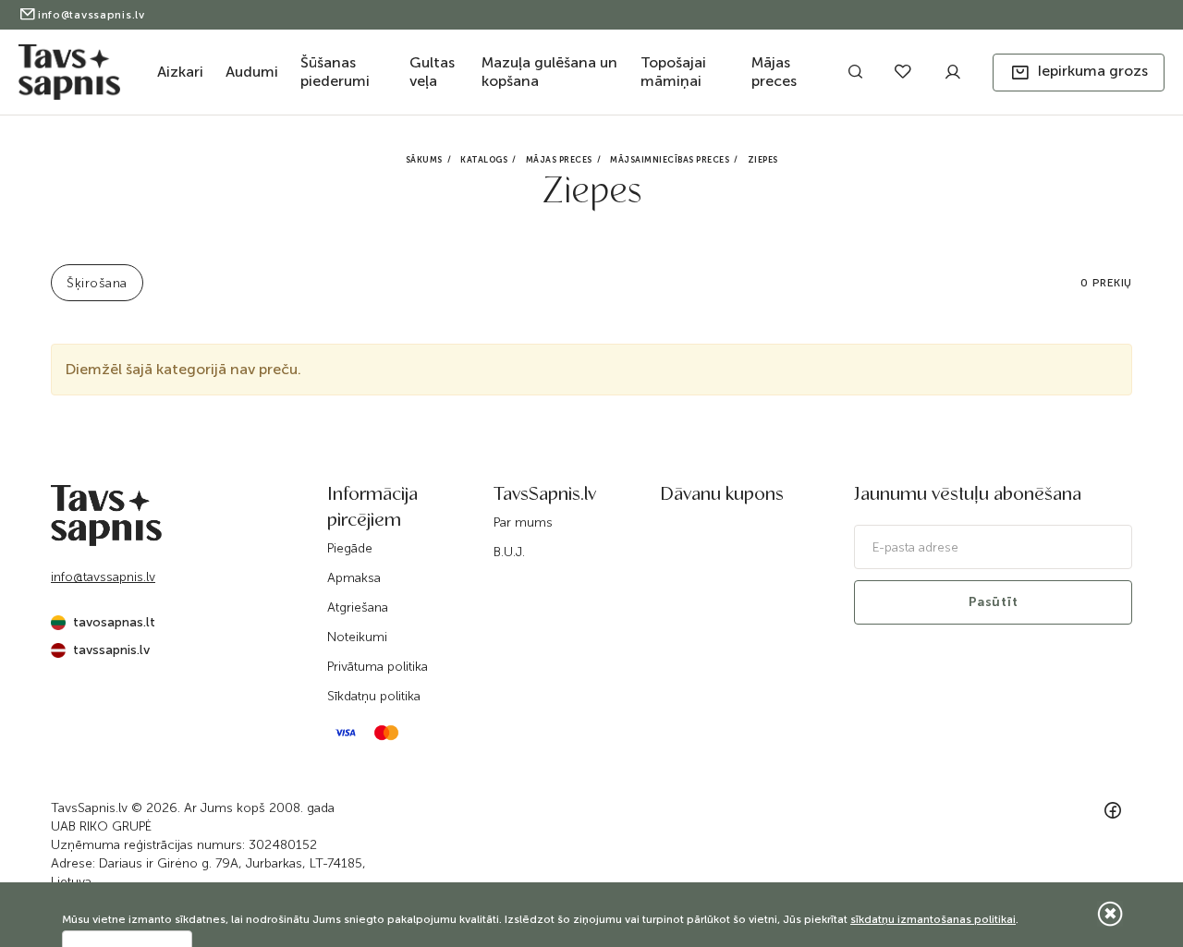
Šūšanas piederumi (335, 72)
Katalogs (483, 159)
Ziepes (763, 159)
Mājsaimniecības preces (669, 159)
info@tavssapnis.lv (91, 14)
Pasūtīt (993, 602)
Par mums (523, 522)
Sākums (424, 159)
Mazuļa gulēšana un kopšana (549, 72)
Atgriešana (357, 607)
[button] (1079, 72)
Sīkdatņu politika (374, 696)
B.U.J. (509, 552)
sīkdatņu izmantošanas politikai (933, 919)
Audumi (252, 71)
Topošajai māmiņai (673, 72)
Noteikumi (357, 637)
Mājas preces (774, 72)
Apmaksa (354, 578)
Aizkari (180, 71)
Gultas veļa (432, 72)
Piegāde (349, 548)
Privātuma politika (377, 666)
